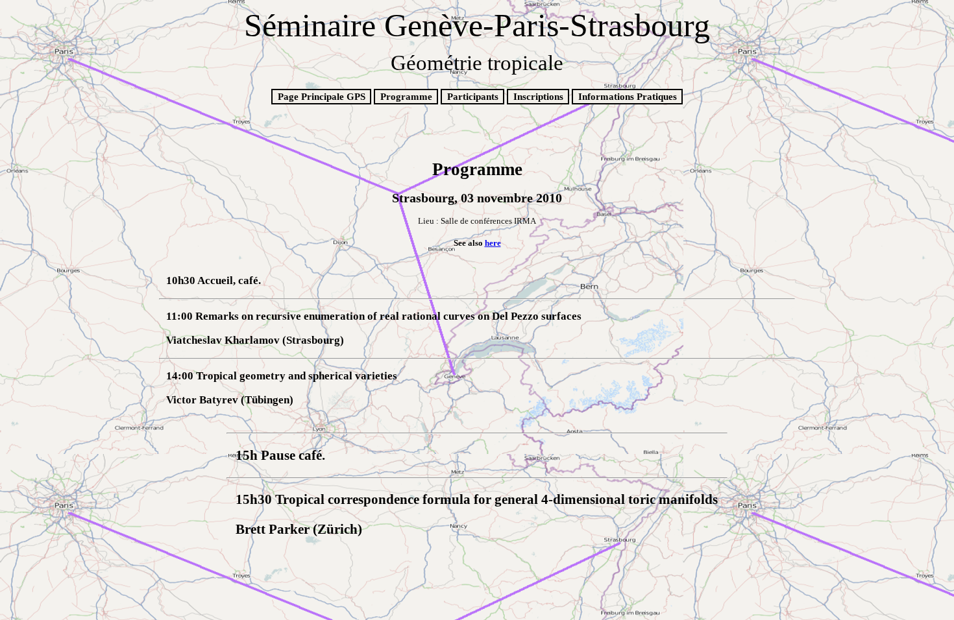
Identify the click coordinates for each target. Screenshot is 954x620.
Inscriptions (538, 96)
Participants (472, 96)
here (493, 243)
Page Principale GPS (321, 96)
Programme (406, 96)
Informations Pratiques (627, 96)
